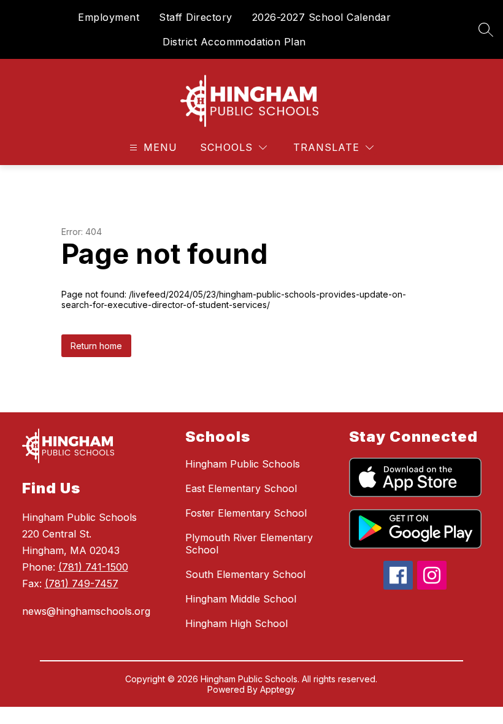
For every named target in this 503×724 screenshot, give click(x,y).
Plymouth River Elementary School (249, 543)
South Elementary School (245, 574)
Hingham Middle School (240, 599)
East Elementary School (241, 488)
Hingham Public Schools (242, 464)
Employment (108, 17)
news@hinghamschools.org (86, 611)
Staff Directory (195, 17)
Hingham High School (236, 623)
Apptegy (277, 689)
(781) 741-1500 (93, 567)
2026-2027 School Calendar (321, 17)
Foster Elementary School (246, 513)
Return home (96, 346)
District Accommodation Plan (234, 42)
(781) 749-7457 (81, 583)
